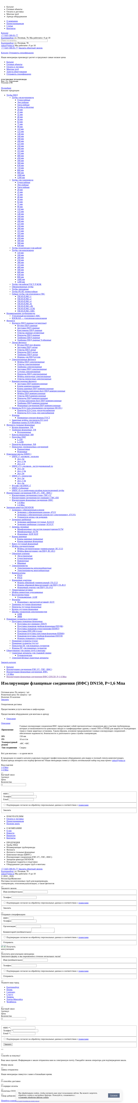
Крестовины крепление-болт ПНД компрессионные (41, 391)
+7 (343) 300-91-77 (9, 35)
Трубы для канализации (23, 250)
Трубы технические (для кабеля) (27, 248)
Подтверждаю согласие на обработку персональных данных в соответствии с (47, 805)
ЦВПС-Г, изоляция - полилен (25, 456)
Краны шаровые (19, 536)
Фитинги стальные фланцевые (20, 425)
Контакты (10, 28)
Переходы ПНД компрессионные (32, 398)
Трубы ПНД (12, 95)
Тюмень (10, 997)
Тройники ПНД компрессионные (32, 403)
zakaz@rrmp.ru (7, 45)
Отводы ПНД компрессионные (31, 396)
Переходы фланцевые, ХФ (24, 444)
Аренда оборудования (16, 71)
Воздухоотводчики (20, 595)
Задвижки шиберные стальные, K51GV (35, 524)
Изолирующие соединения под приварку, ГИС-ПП (35, 498)
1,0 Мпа (21, 502)
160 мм (20, 136)
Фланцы (15, 415)
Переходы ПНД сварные (28, 335)
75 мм (20, 124)
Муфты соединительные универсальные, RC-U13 (40, 548)
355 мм (20, 153)
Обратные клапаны (21, 553)
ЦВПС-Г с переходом (22, 476)
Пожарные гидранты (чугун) (25, 643)
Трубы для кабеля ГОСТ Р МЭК (26, 284)
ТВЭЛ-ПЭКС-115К (26, 308)
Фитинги (10, 320)
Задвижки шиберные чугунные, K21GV (35, 522)
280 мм (20, 148)
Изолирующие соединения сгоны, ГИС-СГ (31, 495)
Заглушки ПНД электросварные (32, 369)
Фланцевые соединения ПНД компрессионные (39, 405)
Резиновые (22, 451)
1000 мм (21, 175)
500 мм (20, 160)
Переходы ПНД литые (27, 352)
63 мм (20, 122)
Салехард (10, 992)
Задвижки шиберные (21, 519)
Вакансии (10, 835)
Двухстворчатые (24, 556)
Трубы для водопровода (23, 97)
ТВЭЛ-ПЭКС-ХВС (26, 311)
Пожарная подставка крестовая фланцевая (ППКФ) (40, 633)
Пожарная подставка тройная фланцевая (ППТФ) (40, 636)
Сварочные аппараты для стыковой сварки (31, 653)
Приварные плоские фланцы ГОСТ (33, 417)
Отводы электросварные (28, 364)
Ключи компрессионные (28, 386)
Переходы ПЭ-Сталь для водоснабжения (36, 410)
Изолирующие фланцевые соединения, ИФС (32, 500)
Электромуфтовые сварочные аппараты (30, 658)
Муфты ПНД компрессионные (31, 393)
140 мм (20, 134)
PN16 (19, 578)
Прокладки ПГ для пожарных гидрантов (30, 645)
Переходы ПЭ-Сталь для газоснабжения (35, 413)
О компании (12, 21)
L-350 (20, 439)
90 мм (20, 126)
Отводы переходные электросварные (34, 379)
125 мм (20, 131)
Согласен (114, 1095)
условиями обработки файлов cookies (33, 1097)
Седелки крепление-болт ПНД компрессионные (39, 401)
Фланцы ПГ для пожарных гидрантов (29, 648)
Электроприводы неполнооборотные (34, 568)
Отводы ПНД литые (26, 350)
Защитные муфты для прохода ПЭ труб (30, 420)
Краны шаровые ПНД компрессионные (35, 388)
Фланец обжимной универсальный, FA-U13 (37, 582)
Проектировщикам (15, 23)
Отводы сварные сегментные (30, 333)
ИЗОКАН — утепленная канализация (29, 318)
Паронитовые (23, 449)
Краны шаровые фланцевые (30, 541)
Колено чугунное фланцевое (25, 609)
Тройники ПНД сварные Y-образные (34, 340)
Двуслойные (23, 102)
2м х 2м (20, 473)
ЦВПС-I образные (20, 488)
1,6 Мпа (21, 505)
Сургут (9, 994)
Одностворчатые (25, 558)
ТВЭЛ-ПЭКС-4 (24, 301)
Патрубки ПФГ (19, 437)
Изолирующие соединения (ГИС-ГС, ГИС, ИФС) (29, 493)
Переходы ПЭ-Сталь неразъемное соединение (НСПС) (37, 408)
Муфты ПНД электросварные (31, 362)
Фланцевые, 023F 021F (27, 534)
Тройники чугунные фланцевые (27, 604)
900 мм (20, 173)
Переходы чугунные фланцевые (26, 607)
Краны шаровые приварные (30, 539)
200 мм (20, 141)
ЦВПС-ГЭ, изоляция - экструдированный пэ (32, 466)
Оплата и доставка (15, 67)
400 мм (20, 156)
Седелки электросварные (28, 371)
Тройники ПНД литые (27, 354)
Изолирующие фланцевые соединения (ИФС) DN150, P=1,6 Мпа (36, 676)
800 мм (20, 170)
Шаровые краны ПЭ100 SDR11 (26, 422)
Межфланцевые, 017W (27, 531)
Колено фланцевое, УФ (22, 427)
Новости (10, 833)
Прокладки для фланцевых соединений (30, 447)
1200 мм (21, 177)
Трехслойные (23, 105)
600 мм (20, 272)
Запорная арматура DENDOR (20, 507)
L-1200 (20, 442)
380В (19, 616)
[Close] (2, 886)
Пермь (9, 989)
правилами (83, 805)
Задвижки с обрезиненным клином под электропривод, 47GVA (46, 515)
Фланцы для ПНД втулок (28, 357)
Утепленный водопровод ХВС (26, 316)
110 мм (20, 129)
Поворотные (23, 561)
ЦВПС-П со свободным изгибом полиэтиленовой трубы (38, 490)
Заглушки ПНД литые (27, 347)
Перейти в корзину (10, 1100)
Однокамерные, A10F (27, 597)
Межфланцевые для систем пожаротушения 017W (40, 529)
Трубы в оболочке (25, 107)
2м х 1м (20, 459)
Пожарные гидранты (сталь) (25, 641)
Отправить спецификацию (21, 53)
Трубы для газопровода (22, 180)
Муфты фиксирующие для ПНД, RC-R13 (36, 551)
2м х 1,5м (21, 461)
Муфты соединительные (23, 546)
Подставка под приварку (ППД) (32, 624)
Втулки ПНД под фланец (28, 345)
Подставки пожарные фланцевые (27, 621)
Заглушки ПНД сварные (28, 328)
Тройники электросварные (29, 367)
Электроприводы (20, 565)
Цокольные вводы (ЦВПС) (18, 454)
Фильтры (16, 599)
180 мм (20, 139)
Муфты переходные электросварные (34, 376)
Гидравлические (24, 655)
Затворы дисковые (20, 527)
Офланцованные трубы (22, 287)
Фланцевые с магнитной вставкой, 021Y (36, 602)
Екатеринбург (7, 38)
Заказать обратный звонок (30, 48)
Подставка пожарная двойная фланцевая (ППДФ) (40, 626)
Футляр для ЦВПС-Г (21, 485)
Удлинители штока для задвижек (32, 517)
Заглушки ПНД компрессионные (32, 384)
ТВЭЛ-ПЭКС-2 (24, 299)
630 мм (20, 165)
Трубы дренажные (20, 289)
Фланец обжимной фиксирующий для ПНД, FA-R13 (41, 585)
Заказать (5, 699)
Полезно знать (13, 823)
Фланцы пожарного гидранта (30, 638)
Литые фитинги (19, 342)
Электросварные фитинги (24, 359)
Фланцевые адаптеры (22, 580)
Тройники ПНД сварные (28, 337)
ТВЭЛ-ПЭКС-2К (25, 306)
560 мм (20, 163)
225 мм (20, 143)
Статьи (9, 26)
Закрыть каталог (8, 662)
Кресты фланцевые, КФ (23, 434)
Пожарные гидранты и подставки (22, 619)
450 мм (20, 158)
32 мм (20, 114)
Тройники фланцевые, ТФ (24, 430)
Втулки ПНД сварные (27, 325)
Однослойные (23, 100)
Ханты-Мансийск (14, 999)
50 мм (20, 119)
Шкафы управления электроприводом (29, 612)
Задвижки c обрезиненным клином (28, 510)
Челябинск (11, 1002)
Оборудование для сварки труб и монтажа (25, 650)
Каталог (4, 33)
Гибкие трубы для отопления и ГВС (28, 294)
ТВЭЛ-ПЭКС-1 (24, 296)
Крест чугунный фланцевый (25, 544)
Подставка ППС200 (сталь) (29, 631)
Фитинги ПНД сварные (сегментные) (29, 323)
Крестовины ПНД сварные (29, 330)
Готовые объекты (14, 64)
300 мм (20, 262)
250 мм (20, 146)
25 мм (20, 112)
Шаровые (21, 563)
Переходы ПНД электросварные (32, 374)
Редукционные (24, 432)
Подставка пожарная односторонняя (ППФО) (38, 628)
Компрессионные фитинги (24, 381)
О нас (9, 830)
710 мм (20, 168)
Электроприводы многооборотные (33, 570)
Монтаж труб (12, 69)
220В (19, 614)
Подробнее (6, 88)
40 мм (20, 117)
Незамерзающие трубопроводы (20, 313)
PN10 (19, 575)
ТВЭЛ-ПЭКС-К (24, 303)
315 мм (20, 151)
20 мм (20, 109)
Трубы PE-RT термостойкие (25, 291)
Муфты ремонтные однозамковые (27, 592)
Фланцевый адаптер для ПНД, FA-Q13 (35, 587)
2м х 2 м (21, 464)
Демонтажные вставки (22, 590)
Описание (11, 719)
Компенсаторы (18, 573)
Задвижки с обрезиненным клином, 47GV (36, 512)
